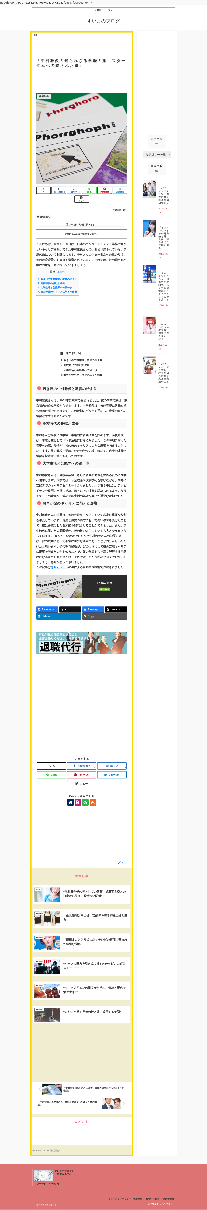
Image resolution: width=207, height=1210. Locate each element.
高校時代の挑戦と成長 (51, 283)
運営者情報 (168, 1199)
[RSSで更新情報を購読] (93, 802)
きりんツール (59, 567)
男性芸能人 (45, 217)
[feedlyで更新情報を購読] (85, 802)
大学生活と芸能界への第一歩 (55, 287)
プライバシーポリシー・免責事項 (125, 1199)
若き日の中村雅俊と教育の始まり (57, 279)
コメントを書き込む (81, 1134)
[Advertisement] (81, 41)
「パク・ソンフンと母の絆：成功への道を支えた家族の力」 (163, 373)
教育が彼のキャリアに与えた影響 (57, 291)
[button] (81, 199)
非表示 (60, 271)
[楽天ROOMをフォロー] (78, 802)
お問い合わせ (152, 1199)
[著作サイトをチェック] (70, 802)
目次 (68, 353)
